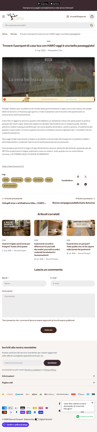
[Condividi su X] (86, 177)
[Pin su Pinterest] (78, 184)
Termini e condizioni (32, 370)
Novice (14, 34)
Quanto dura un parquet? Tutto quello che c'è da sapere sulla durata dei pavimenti (80, 247)
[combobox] (48, 25)
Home (4, 34)
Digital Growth (45, 419)
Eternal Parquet (16, 419)
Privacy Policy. (50, 370)
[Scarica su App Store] (55, 4)
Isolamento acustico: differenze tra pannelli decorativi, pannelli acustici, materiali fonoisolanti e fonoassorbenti (47, 249)
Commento (7, 291)
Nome (5, 278)
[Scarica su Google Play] (43, 4)
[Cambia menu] (3, 16)
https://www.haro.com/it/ (13, 166)
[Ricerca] (91, 25)
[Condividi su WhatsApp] (86, 184)
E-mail (53, 278)
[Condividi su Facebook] (78, 177)
